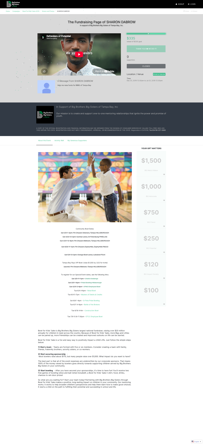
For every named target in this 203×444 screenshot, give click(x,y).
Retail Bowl (91, 291)
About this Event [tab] (44, 140)
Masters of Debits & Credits (91, 295)
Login (192, 4)
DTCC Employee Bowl (94, 316)
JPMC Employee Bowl (92, 287)
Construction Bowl (91, 310)
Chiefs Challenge (91, 279)
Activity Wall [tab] (59, 140)
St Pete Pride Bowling (91, 301)
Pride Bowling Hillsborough (91, 283)
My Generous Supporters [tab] (77, 140)
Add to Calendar (159, 74)
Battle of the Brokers (92, 304)
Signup (181, 4)
